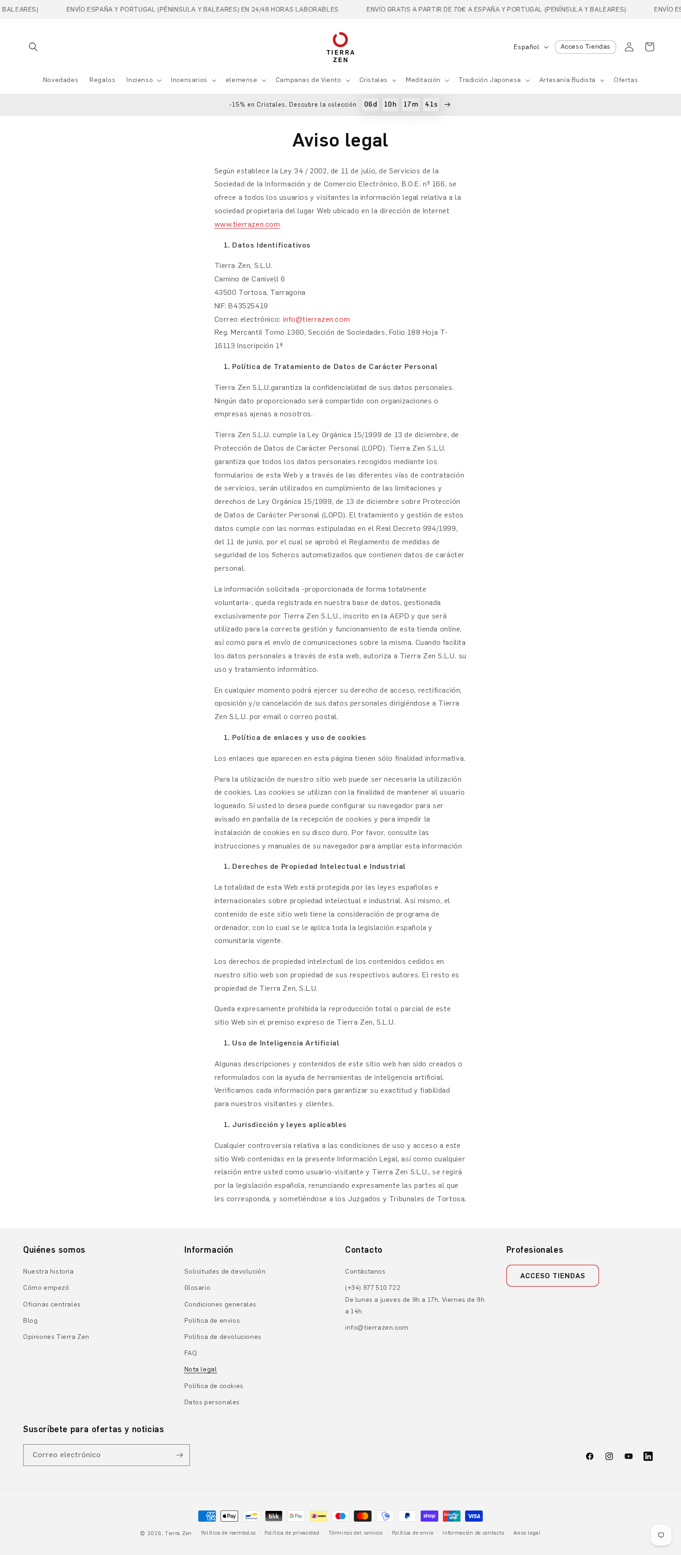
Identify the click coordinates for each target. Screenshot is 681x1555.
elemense (242, 80)
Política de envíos (212, 1321)
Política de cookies (214, 1386)
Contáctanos (365, 1271)
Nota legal (200, 1369)
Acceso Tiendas (586, 47)
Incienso (139, 80)
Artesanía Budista (567, 80)
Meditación (423, 80)
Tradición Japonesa (490, 80)
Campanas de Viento (308, 80)
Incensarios (189, 80)
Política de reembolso (228, 1533)
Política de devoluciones (223, 1337)
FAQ (190, 1353)
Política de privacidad (292, 1533)
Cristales (373, 80)
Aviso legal (527, 1533)
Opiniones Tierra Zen (56, 1337)
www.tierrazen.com (247, 224)
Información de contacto (473, 1533)
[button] (33, 47)
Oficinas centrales (52, 1304)
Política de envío (413, 1533)
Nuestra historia (48, 1271)
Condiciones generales (220, 1304)
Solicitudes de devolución (225, 1271)
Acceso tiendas (552, 1276)
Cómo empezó (46, 1288)
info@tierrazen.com (377, 1328)
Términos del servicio (355, 1533)
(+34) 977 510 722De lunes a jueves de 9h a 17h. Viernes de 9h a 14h (415, 1299)
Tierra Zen (178, 1533)
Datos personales (212, 1402)
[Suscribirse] (179, 1455)
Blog (30, 1321)
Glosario (197, 1288)
